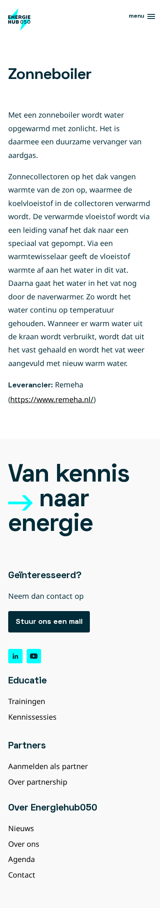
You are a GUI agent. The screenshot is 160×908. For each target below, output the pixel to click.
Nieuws (21, 828)
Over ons (23, 844)
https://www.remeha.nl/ (52, 399)
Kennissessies (32, 717)
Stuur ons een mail (49, 621)
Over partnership (37, 782)
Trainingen (26, 701)
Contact (21, 875)
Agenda (21, 859)
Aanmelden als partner (48, 766)
